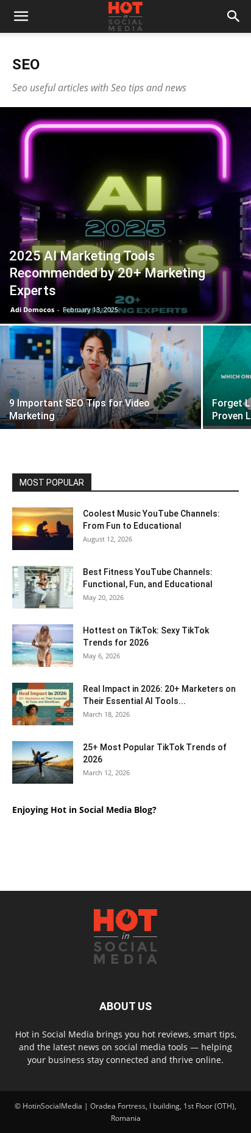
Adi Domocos (32, 309)
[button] (20, 16)
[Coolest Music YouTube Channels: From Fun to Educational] (42, 528)
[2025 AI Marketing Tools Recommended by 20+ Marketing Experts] (125, 215)
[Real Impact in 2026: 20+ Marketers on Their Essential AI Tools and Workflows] (42, 704)
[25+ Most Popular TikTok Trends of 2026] (42, 762)
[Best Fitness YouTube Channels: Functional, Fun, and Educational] (42, 587)
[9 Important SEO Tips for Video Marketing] (100, 382)
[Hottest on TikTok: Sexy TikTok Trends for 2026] (42, 645)
